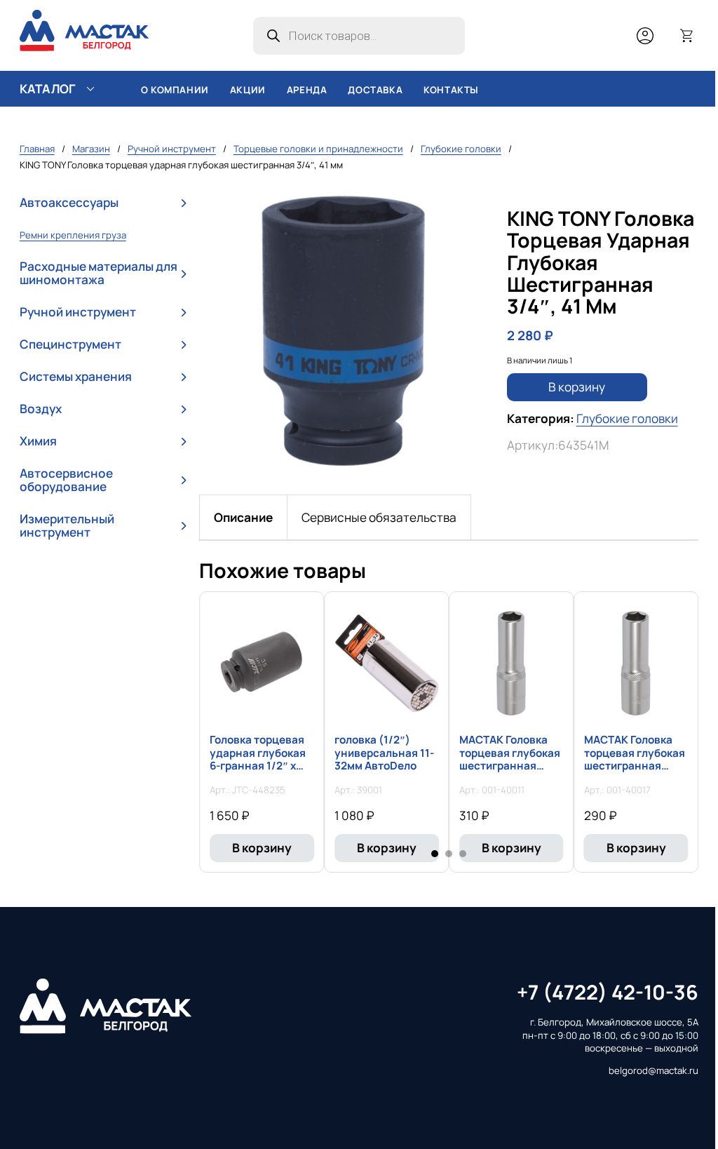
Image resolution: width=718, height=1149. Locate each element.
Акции (248, 89)
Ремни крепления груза (73, 235)
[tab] (243, 517)
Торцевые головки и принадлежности (318, 148)
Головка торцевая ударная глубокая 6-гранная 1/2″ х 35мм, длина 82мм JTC (258, 765)
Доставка (375, 89)
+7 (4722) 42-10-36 (607, 992)
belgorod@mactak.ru (653, 1070)
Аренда (307, 89)
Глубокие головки (461, 148)
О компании (175, 89)
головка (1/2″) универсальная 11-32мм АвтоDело (384, 752)
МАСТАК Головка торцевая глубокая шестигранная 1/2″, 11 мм (509, 759)
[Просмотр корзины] (687, 35)
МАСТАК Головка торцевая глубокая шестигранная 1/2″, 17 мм (634, 759)
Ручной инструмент (172, 148)
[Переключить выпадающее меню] (90, 89)
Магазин (91, 148)
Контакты (451, 89)
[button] (103, 203)
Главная (37, 148)
